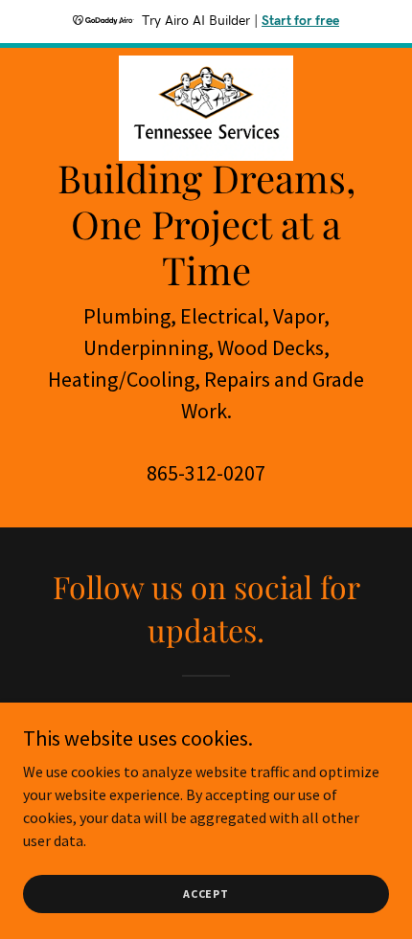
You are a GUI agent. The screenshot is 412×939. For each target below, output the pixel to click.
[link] (206, 63)
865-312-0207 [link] (206, 472)
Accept (206, 893)
